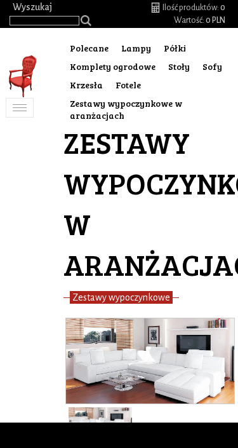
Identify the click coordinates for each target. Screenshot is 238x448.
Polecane (89, 48)
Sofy (212, 66)
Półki (175, 48)
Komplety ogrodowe (112, 66)
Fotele (128, 85)
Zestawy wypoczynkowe (121, 297)
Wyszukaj (32, 7)
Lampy (136, 48)
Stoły (179, 66)
